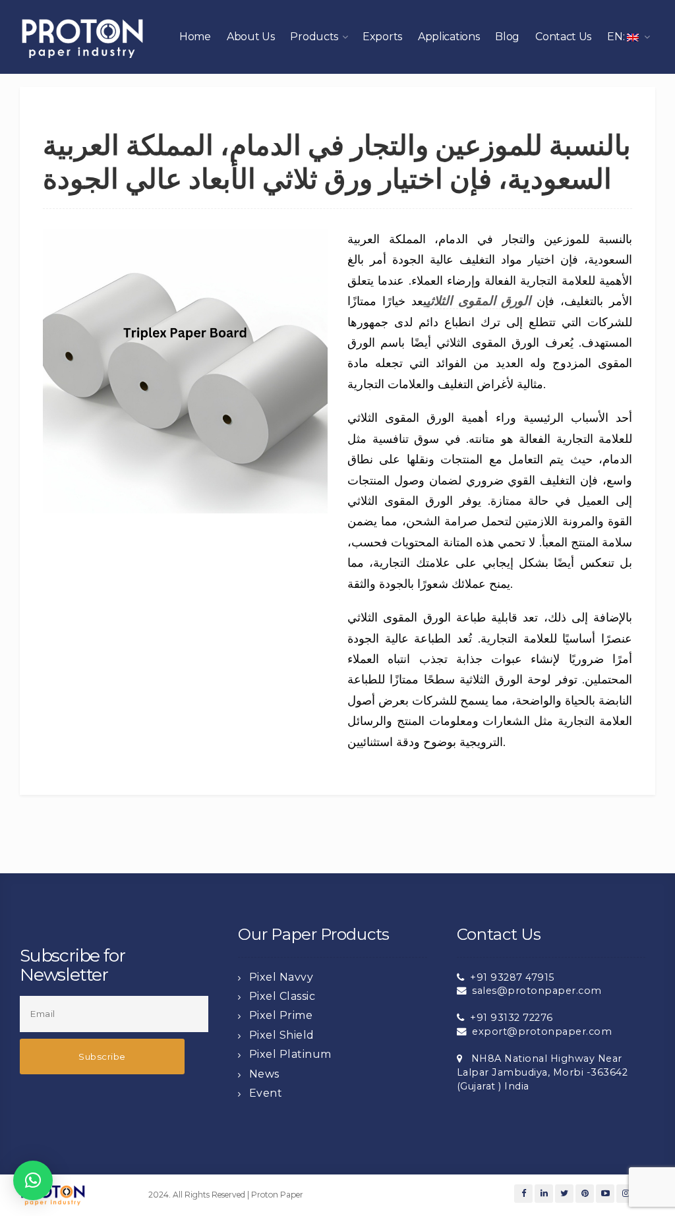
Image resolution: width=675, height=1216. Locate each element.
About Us (251, 36)
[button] (33, 1180)
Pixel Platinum (290, 1054)
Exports (382, 36)
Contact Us (563, 36)
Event (266, 1093)
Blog (507, 36)
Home (195, 36)
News (264, 1074)
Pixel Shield (281, 1035)
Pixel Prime (281, 1015)
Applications (448, 36)
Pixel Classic (282, 996)
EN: (617, 36)
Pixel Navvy (281, 977)
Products (314, 36)
